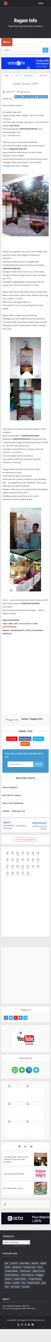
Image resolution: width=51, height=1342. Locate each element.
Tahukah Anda (29, 1267)
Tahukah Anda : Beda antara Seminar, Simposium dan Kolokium (16, 1159)
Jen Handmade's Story (13, 1188)
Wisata (8, 1283)
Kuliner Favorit (39, 1271)
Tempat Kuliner (11, 1271)
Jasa (44, 1283)
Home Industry (27, 1275)
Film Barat (15, 1286)
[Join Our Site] (25, 1018)
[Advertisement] (25, 975)
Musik (7, 1267)
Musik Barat (25, 1271)
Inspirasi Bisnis (20, 1279)
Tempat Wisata (34, 1279)
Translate (22, 1245)
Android (8, 1279)
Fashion (16, 1283)
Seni (23, 1283)
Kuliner (43, 1263)
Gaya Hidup (29, 97)
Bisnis (40, 1267)
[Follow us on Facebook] (6, 1018)
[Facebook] (25, 1325)
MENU (41, 3)
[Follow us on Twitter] (11, 1018)
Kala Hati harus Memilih (14, 1174)
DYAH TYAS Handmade (12, 803)
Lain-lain (13, 1263)
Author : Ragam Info (32, 718)
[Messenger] (36, 1070)
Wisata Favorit (34, 1283)
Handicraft (42, 97)
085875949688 (9, 626)
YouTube (25, 1286)
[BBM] (29, 1070)
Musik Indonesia (12, 1275)
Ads (18, 97)
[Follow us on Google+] (16, 1018)
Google (12, 738)
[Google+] (22, 1325)
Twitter (39, 738)
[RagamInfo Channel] (25, 1039)
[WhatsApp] (15, 1070)
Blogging (39, 1275)
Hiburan (35, 1263)
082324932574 (26, 623)
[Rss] (18, 1325)
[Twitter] (29, 1325)
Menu (7, 42)
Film (6, 1286)
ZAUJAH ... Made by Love (13, 811)
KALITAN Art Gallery (11, 795)
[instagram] (32, 1325)
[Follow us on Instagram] (20, 1018)
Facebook (25, 738)
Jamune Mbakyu (10, 787)
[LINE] (22, 1070)
